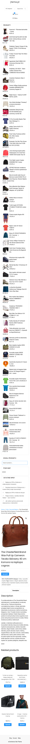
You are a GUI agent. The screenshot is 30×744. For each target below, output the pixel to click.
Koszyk (15, 738)
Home (2, 509)
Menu (15, 18)
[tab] (16, 590)
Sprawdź (5, 574)
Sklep (19, 738)
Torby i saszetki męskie (12, 509)
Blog (10, 738)
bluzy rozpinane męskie (13, 583)
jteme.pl (14, 2)
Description (15, 590)
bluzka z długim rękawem (16, 581)
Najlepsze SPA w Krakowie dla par (15, 492)
